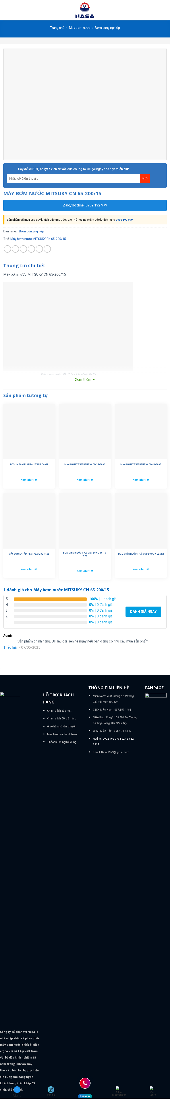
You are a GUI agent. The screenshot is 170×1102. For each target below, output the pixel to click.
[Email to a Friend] (31, 249)
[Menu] (6, 10)
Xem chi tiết (29, 479)
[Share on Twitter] (23, 249)
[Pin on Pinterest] (39, 249)
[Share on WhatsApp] (7, 249)
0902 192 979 (124, 219)
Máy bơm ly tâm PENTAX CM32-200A (84, 464)
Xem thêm (83, 379)
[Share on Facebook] (15, 249)
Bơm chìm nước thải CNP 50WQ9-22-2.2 (141, 554)
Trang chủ (57, 27)
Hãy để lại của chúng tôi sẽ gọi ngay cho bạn (73, 169)
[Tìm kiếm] (165, 10)
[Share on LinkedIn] (47, 249)
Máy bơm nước (80, 27)
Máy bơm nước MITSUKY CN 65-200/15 (38, 239)
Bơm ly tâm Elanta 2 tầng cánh (29, 464)
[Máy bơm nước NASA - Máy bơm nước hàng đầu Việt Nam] (85, 10)
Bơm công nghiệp (107, 27)
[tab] (24, 266)
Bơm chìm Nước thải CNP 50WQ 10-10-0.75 (85, 554)
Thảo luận (10, 647)
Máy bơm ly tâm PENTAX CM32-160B (29, 554)
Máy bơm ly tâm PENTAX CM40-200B (140, 464)
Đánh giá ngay (143, 611)
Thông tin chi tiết (24, 265)
